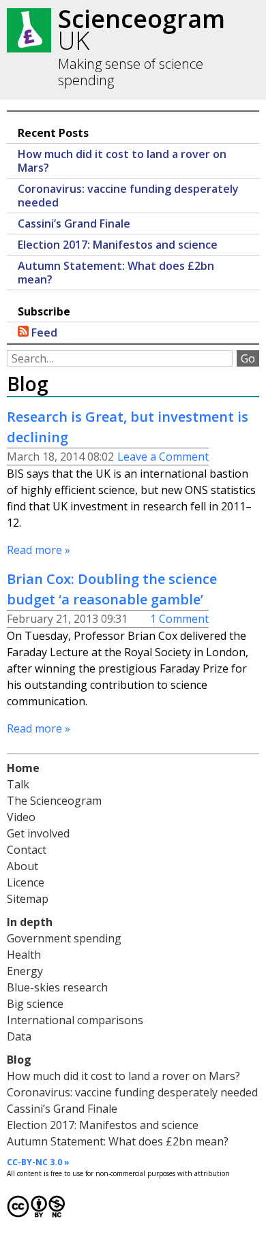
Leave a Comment (163, 456)
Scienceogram (141, 29)
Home (23, 767)
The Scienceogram (54, 800)
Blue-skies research (57, 987)
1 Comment (179, 618)
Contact (26, 849)
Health (24, 954)
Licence (25, 882)
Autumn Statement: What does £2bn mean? (116, 272)
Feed (43, 332)
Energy (25, 970)
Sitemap (27, 898)
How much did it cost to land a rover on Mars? (122, 160)
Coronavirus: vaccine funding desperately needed (128, 195)
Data (19, 1036)
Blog (19, 1059)
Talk (18, 784)
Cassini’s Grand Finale (74, 223)
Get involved (38, 833)
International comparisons (75, 1020)
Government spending (64, 938)
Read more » (38, 549)
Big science (35, 1003)
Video (21, 816)
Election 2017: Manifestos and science (118, 244)
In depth (30, 921)
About (22, 866)
